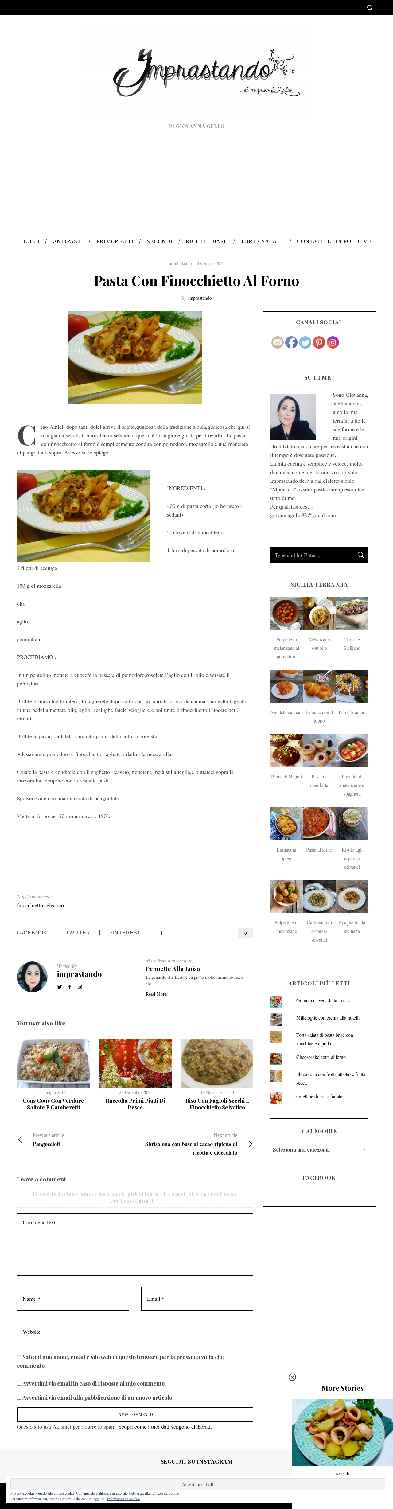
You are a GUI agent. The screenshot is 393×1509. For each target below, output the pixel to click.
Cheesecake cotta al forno (321, 1057)
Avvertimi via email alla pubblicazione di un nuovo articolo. (98, 1397)
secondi (342, 1473)
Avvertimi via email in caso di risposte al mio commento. (94, 1383)
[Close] (292, 1377)
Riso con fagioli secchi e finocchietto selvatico (217, 1104)
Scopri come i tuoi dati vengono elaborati (165, 1426)
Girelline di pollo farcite (319, 1096)
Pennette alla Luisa (173, 969)
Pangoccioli (48, 1140)
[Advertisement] (196, 186)
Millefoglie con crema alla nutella (328, 1017)
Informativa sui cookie (123, 1498)
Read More (156, 994)
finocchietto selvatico (40, 905)
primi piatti (179, 263)
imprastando (200, 297)
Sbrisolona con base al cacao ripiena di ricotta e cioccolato (191, 1144)
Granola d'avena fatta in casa (324, 1000)
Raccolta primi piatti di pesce (135, 1104)
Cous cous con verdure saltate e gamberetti (53, 1104)
